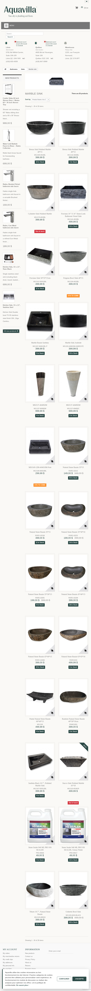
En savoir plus (22, 985)
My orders (6, 953)
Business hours (30, 969)
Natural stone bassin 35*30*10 (73, 532)
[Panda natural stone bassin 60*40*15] (40, 697)
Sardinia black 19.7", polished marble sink (39, 784)
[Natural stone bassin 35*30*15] (40, 572)
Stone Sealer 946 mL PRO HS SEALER (40, 848)
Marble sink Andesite (73, 343)
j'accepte (79, 979)
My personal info (8, 965)
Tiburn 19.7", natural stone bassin (40, 913)
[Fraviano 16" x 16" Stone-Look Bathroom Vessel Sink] (73, 192)
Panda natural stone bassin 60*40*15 (40, 720)
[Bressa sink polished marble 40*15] (40, 128)
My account (10, 949)
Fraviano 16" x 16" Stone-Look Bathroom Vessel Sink (73, 215)
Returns (27, 965)
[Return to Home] (5, 69)
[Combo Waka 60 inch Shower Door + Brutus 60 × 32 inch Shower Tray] (9, 90)
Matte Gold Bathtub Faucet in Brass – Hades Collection (12, 146)
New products (12, 78)
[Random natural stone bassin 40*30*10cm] (73, 697)
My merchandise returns (11, 956)
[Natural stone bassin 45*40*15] (73, 572)
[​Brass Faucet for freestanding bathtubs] (9, 135)
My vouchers (7, 969)
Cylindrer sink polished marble (40, 214)
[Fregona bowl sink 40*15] (73, 256)
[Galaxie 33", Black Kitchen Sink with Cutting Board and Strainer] (9, 258)
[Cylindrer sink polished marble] (40, 192)
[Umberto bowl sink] (73, 890)
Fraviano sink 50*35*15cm (40, 278)
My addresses (8, 962)
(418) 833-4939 (12, 61)
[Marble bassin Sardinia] (40, 321)
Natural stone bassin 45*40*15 (73, 594)
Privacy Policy (30, 959)
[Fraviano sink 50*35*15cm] (40, 256)
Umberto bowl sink (73, 912)
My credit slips (8, 959)
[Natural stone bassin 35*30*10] (73, 510)
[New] (63, 811)
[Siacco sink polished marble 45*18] (73, 761)
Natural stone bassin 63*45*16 (73, 657)
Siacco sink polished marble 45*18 (73, 784)
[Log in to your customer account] (86, 1)
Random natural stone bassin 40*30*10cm (73, 720)
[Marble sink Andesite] (73, 321)
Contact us (29, 956)
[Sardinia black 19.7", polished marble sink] (40, 761)
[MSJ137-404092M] (40, 383)
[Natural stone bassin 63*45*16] (73, 635)
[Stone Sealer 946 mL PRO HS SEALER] (40, 826)
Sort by (27, 99)
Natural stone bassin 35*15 (73, 467)
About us (28, 962)
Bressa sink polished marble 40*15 (40, 150)
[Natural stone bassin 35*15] (73, 445)
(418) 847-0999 (41, 61)
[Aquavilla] (32, 12)
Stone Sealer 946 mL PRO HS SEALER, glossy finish (73, 848)
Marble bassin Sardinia (40, 343)
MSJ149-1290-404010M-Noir (40, 467)
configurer (64, 979)
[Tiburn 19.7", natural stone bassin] (40, 890)
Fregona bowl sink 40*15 (73, 278)
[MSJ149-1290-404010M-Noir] (40, 445)
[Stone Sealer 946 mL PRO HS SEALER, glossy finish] (73, 826)
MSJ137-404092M (40, 405)
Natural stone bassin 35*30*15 (40, 594)
